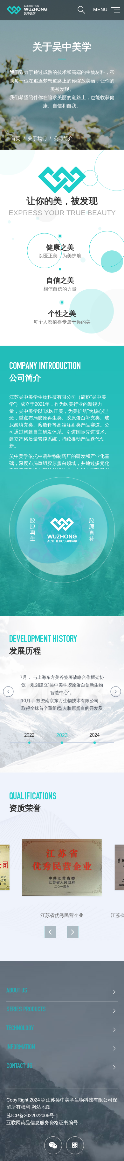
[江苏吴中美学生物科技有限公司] (27, 10)
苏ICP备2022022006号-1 (32, 1115)
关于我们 (37, 138)
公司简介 (63, 138)
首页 (15, 138)
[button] (8, 691)
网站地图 (41, 1107)
